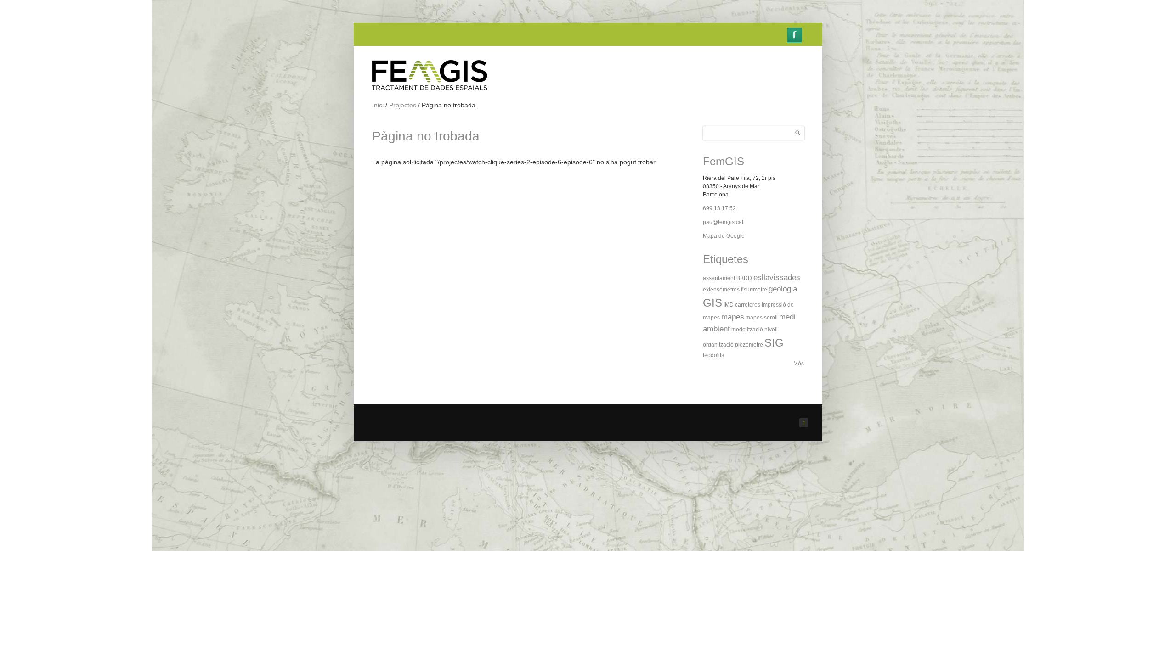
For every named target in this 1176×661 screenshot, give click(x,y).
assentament (719, 278)
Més (798, 363)
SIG (774, 342)
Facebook (794, 35)
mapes (732, 317)
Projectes (402, 105)
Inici (378, 105)
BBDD (744, 278)
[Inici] (429, 87)
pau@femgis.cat (723, 222)
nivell (771, 329)
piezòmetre (749, 345)
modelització (747, 329)
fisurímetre (754, 289)
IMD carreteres (742, 305)
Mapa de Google (724, 236)
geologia (783, 289)
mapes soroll (762, 317)
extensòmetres (721, 289)
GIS (712, 303)
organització (718, 345)
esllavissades (776, 277)
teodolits (713, 355)
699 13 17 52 (719, 208)
